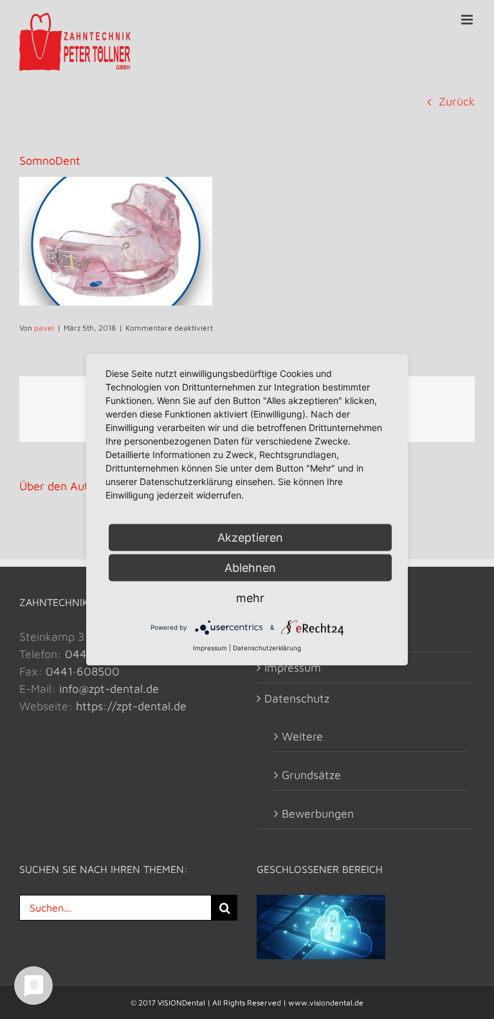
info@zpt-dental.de (109, 688)
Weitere (302, 736)
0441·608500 (83, 671)
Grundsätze (311, 775)
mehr (250, 598)
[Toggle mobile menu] (468, 19)
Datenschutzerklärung (267, 648)
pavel (44, 328)
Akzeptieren (250, 537)
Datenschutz (296, 698)
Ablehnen (250, 567)
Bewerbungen (318, 813)
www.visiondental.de (325, 1002)
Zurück (457, 101)
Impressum (292, 667)
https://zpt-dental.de (131, 706)
